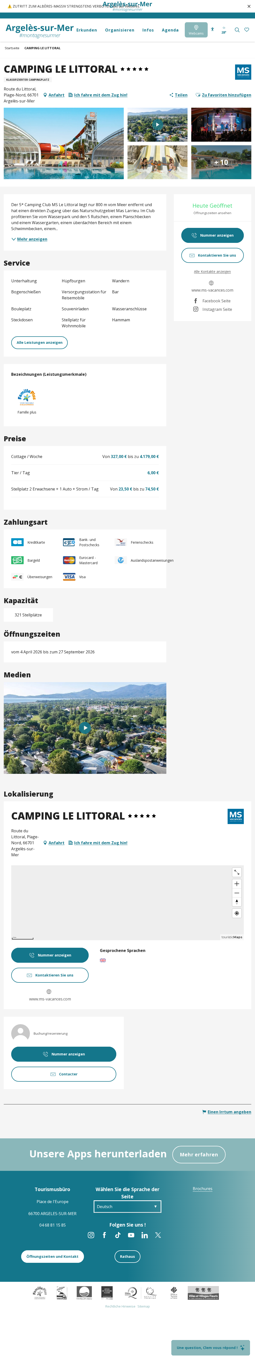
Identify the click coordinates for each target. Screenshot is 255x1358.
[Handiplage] (62, 1292)
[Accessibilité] (212, 29)
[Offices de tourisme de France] (174, 1292)
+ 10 (221, 162)
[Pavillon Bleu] (84, 1292)
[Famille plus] (39, 1292)
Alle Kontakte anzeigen (212, 271)
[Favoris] (247, 29)
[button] (237, 29)
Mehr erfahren (199, 1154)
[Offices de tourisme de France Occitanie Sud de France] (141, 1292)
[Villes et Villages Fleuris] (203, 1292)
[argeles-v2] (39, 31)
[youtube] (85, 728)
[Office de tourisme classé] (107, 1292)
